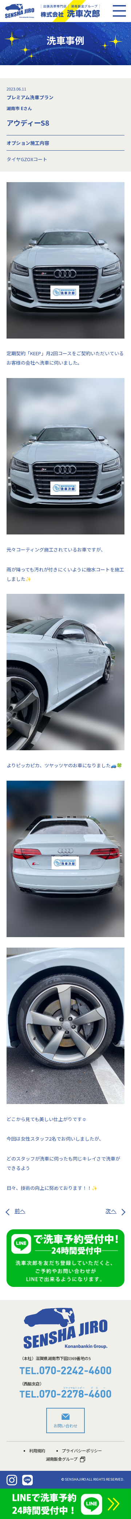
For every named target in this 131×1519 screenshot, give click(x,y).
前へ (20, 1210)
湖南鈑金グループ (62, 1459)
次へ (111, 1210)
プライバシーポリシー (82, 1450)
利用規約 (37, 1450)
